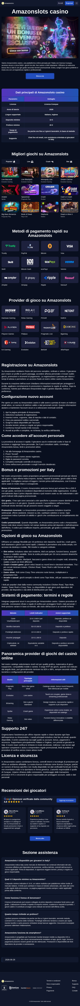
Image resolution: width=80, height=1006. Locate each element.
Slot (67, 161)
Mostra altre (40, 838)
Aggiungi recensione (66, 800)
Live (28, 161)
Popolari (9, 161)
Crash (48, 161)
